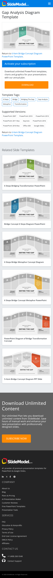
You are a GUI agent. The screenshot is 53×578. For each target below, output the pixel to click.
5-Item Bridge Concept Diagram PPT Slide (23, 379)
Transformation (21, 104)
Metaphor (7, 104)
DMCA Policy (7, 539)
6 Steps (6, 99)
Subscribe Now (16, 438)
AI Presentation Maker (11, 499)
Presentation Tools (10, 510)
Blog (4, 492)
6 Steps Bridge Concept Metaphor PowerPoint (25, 300)
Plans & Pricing (8, 495)
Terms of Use (7, 532)
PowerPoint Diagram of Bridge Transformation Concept (25, 339)
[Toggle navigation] (48, 3)
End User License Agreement (14, 536)
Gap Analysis (43, 99)
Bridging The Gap (27, 99)
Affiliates (5, 543)
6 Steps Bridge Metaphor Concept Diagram (24, 262)
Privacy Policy (7, 529)
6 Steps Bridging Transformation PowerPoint (24, 185)
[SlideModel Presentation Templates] (15, 3)
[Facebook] (11, 477)
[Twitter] (7, 477)
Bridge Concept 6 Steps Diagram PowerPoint (24, 224)
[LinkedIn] (3, 477)
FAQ (3, 522)
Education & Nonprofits (12, 525)
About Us (6, 488)
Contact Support (15, 561)
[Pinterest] (14, 477)
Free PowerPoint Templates (13, 506)
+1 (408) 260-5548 (15, 556)
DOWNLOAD (28, 85)
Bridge (14, 99)
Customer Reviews (10, 503)
